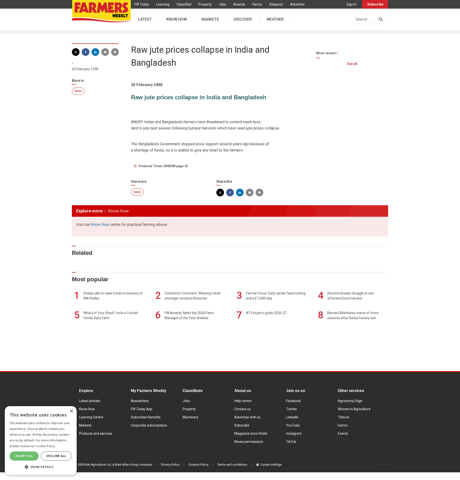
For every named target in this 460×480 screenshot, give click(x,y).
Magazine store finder (251, 433)
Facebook (293, 401)
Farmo (257, 4)
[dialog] (41, 440)
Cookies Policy (198, 464)
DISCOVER (243, 19)
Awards (239, 4)
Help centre (243, 401)
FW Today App (141, 409)
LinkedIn (292, 417)
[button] (41, 467)
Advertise (297, 4)
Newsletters (140, 401)
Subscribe (375, 4)
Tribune (343, 417)
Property (205, 4)
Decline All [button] (56, 456)
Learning (162, 4)
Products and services (95, 433)
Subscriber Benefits (146, 417)
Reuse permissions (248, 442)
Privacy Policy (170, 464)
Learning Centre (91, 417)
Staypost (276, 4)
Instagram (294, 433)
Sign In (351, 4)
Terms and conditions (232, 464)
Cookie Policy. (46, 446)
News (78, 91)
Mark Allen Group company (133, 464)
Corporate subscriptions (149, 425)
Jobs (222, 4)
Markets (85, 425)
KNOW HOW (176, 19)
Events (343, 433)
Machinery (190, 417)
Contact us (242, 409)
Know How (100, 224)
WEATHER (275, 19)
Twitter (291, 409)
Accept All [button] (24, 456)
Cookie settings (271, 464)
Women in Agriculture (354, 409)
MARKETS (210, 19)
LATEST (145, 19)
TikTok (291, 442)
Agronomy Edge (350, 401)
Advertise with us (247, 417)
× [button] (71, 411)
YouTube (293, 425)
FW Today (141, 4)
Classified (184, 4)
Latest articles (89, 401)
